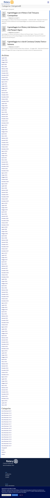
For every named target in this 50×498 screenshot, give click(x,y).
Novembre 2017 (5, 246)
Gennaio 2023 (5, 140)
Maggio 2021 (5, 177)
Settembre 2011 (5, 398)
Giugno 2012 (4, 381)
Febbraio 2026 (5, 68)
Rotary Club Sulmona (9, 485)
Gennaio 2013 (5, 366)
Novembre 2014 (5, 322)
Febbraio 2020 (5, 190)
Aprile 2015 (4, 311)
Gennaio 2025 (5, 92)
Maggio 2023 (5, 131)
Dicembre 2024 (5, 94)
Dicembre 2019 (5, 194)
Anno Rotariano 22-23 (6, 437)
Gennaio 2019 (5, 216)
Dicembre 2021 (5, 164)
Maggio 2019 (5, 209)
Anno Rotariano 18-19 (6, 428)
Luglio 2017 (4, 255)
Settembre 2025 (5, 79)
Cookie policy (8, 474)
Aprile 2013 (4, 359)
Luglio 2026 (4, 58)
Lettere (3, 454)
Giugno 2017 (4, 257)
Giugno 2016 (4, 281)
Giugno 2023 (4, 129)
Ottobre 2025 (5, 77)
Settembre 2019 (5, 201)
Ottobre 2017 (5, 248)
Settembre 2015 (5, 300)
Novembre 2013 (5, 344)
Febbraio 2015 (5, 316)
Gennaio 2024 (5, 116)
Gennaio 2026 (5, 71)
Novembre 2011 (5, 394)
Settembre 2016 (5, 277)
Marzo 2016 (4, 287)
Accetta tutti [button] (14, 495)
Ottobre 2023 (5, 120)
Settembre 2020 (5, 181)
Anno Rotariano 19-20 (6, 430)
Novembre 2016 (5, 272)
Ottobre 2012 (5, 372)
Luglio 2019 (4, 205)
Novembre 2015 (5, 296)
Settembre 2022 (5, 149)
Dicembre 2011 (5, 392)
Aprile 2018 (4, 235)
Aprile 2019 (4, 212)
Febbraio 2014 (5, 337)
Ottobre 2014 (5, 324)
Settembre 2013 (5, 348)
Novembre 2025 (5, 75)
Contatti (7, 477)
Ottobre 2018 (5, 222)
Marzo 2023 (4, 136)
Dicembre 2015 (5, 294)
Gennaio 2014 (5, 340)
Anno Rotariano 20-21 (6, 432)
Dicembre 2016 (5, 270)
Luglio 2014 (4, 329)
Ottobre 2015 (5, 298)
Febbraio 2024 (5, 114)
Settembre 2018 (5, 225)
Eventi (3, 450)
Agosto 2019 (4, 203)
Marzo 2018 (4, 238)
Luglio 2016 (4, 279)
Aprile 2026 (4, 64)
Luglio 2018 (4, 229)
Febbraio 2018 (5, 240)
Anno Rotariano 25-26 (6, 443)
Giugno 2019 (4, 207)
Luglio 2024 (4, 103)
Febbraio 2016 (5, 290)
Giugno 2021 (4, 175)
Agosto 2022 (4, 151)
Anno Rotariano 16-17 (6, 424)
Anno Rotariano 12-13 (6, 415)
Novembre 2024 (5, 97)
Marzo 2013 (4, 361)
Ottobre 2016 (5, 274)
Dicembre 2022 (5, 142)
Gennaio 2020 (5, 192)
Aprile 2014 (4, 335)
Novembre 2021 (5, 166)
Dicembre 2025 (5, 73)
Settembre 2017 (5, 251)
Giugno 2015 (4, 307)
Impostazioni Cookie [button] (6, 495)
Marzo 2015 (4, 313)
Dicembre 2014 (5, 320)
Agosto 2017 (4, 253)
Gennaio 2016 (5, 292)
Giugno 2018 (4, 231)
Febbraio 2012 (5, 387)
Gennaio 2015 (5, 318)
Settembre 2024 (5, 101)
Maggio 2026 (5, 62)
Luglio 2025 (4, 84)
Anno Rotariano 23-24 (6, 439)
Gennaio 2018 (5, 242)
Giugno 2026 (4, 60)
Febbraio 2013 (5, 363)
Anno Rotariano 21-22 (6, 434)
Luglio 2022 (4, 153)
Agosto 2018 (4, 227)
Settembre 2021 (5, 170)
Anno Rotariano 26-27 (6, 445)
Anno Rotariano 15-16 (6, 421)
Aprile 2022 (4, 157)
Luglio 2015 (4, 305)
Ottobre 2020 (5, 179)
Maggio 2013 (5, 357)
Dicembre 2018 (5, 218)
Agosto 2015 (4, 303)
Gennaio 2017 (5, 268)
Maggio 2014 (5, 333)
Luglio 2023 (4, 127)
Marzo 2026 (4, 66)
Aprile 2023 (4, 133)
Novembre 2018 (5, 220)
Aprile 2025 (4, 90)
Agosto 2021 (4, 172)
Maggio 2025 (5, 88)
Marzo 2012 (4, 385)
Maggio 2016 (5, 283)
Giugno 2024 (4, 105)
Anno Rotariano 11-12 (6, 413)
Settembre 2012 (5, 374)
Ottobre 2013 (5, 346)
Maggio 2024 (5, 107)
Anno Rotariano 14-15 (6, 419)
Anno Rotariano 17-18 (6, 426)
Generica (3, 452)
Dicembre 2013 (5, 342)
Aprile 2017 (4, 261)
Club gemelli (4, 447)
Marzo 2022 (4, 159)
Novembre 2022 (5, 144)
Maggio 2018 (5, 233)
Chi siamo (7, 475)
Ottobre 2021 (5, 168)
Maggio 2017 (5, 259)
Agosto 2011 (4, 400)
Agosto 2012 (4, 376)
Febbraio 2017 (5, 266)
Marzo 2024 (4, 112)
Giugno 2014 (4, 331)
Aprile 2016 (4, 285)
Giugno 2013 (4, 355)
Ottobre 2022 (5, 146)
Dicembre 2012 (5, 368)
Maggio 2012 (5, 383)
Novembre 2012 (5, 370)
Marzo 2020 (4, 188)
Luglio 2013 (4, 353)
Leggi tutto (21, 495)
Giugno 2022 (4, 155)
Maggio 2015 (5, 309)
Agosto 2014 (4, 326)
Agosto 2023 (4, 125)
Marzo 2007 (4, 405)
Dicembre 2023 (5, 118)
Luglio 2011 (4, 402)
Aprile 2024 (4, 110)
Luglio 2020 (4, 185)
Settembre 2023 (5, 123)
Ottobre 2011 (5, 396)
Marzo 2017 (4, 264)
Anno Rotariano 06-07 (6, 411)
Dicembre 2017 (5, 244)
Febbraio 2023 (5, 138)
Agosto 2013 (4, 350)
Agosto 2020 (4, 183)
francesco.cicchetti (14, 18)
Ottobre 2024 (5, 99)
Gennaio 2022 (5, 162)
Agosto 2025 (4, 81)
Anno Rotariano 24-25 (6, 441)
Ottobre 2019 (5, 199)
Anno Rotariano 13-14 (6, 417)
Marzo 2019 (4, 214)
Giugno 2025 (4, 86)
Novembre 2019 (5, 196)
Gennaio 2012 (5, 389)
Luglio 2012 (4, 379)
